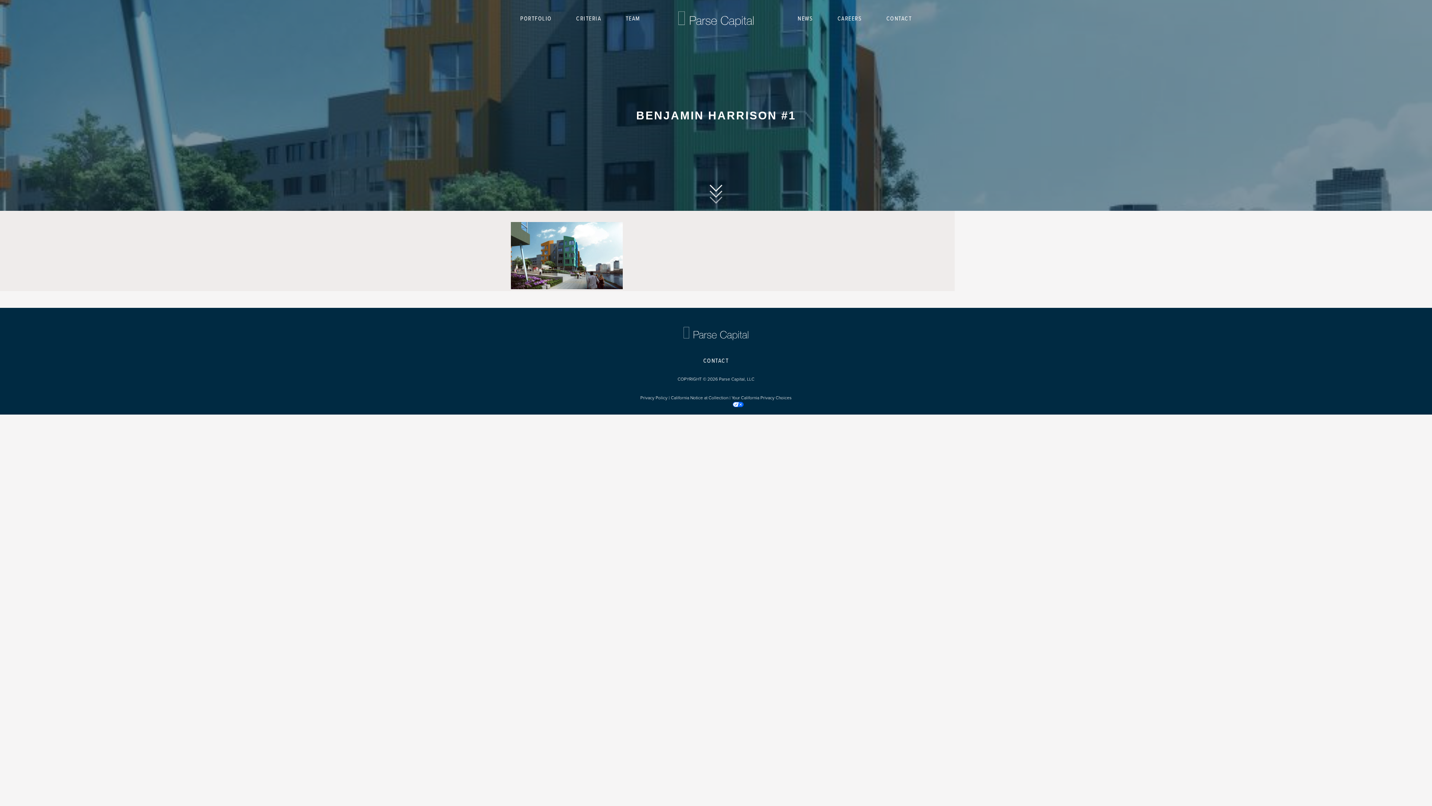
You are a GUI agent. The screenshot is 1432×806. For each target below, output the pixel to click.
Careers (850, 19)
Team (633, 19)
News (805, 19)
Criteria (588, 19)
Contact (899, 19)
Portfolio (536, 19)
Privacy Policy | (655, 397)
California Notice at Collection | (701, 397)
